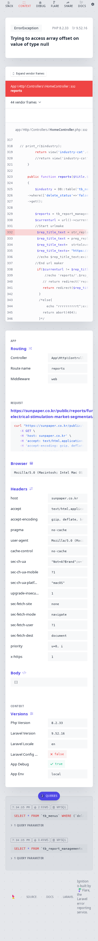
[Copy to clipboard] (82, 358)
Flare (85, 890)
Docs (49, 897)
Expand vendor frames (30, 73)
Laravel (68, 897)
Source (31, 897)
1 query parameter (29, 825)
